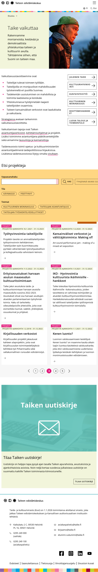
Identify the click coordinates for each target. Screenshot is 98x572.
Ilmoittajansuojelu (65, 563)
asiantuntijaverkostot (13, 133)
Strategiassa (8, 119)
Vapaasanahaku (9, 176)
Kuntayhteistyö (78, 94)
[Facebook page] (61, 555)
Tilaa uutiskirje (84, 481)
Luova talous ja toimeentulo (78, 121)
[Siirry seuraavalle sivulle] (69, 371)
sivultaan (53, 153)
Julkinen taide (77, 77)
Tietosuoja (47, 563)
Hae (69, 181)
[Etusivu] (21, 3)
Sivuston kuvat (86, 563)
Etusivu (11, 16)
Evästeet (14, 563)
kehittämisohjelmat (37, 133)
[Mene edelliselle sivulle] (29, 371)
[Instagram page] (71, 555)
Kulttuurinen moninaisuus (77, 102)
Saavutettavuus (30, 563)
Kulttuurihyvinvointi (79, 85)
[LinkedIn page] (80, 555)
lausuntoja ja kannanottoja (34, 140)
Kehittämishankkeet (79, 112)
